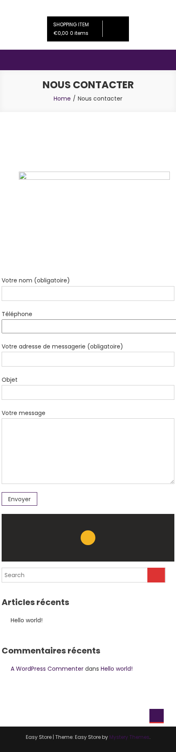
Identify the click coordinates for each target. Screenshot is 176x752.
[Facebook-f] (88, 537)
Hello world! (27, 620)
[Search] (156, 575)
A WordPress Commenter (47, 669)
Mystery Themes (129, 737)
